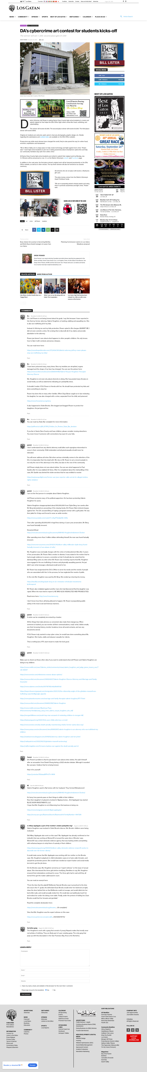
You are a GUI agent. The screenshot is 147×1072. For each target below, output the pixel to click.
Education (27, 1025)
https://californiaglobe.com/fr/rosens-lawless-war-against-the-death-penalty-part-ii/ (49, 746)
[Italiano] (52, 1)
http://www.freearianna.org (48, 596)
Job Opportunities (132, 1012)
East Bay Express (106, 1014)
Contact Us (9, 1033)
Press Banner (105, 1041)
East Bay (104, 1060)
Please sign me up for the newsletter (33, 990)
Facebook (75, 158)
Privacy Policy (10, 1039)
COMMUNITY (28, 1030)
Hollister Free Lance (107, 1033)
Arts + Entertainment (33, 25)
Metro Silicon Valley (107, 1018)
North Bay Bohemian (107, 1020)
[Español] (49, 1)
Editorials (44, 1019)
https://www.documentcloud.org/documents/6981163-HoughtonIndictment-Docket (56, 533)
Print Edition (10, 1025)
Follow (120, 79)
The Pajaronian (106, 1045)
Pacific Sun (104, 1022)
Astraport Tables (63, 1033)
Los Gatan (104, 1037)
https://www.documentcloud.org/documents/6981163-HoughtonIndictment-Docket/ (56, 793)
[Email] (53, 230)
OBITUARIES (45, 1010)
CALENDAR (62, 1010)
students (44, 221)
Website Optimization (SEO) (84, 1043)
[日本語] (59, 1)
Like (122, 75)
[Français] (47, 1)
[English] (45, 1)
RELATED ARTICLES (28, 274)
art (26, 221)
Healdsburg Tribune (107, 1031)
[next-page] (24, 303)
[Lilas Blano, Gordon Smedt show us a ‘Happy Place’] (31, 286)
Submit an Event (63, 1018)
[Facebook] (123, 1)
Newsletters (10, 1027)
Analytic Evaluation (82, 1049)
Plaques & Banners (12, 1047)
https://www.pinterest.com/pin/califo (39, 917)
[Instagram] (125, 1)
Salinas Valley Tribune (108, 1043)
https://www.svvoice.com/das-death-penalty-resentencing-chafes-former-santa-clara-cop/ (52, 725)
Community (23, 25)
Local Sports (45, 1028)
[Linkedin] (43, 230)
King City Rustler (106, 1035)
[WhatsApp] (48, 230)
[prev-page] (21, 303)
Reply (28, 358)
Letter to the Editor (12, 1035)
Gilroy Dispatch (106, 1029)
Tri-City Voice (105, 1047)
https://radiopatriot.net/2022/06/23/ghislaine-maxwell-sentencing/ (43, 741)
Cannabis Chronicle (107, 1058)
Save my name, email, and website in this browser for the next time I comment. (47, 986)
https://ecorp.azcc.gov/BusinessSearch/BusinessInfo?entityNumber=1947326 (54, 815)
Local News (27, 1021)
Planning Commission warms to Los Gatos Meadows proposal (75, 243)
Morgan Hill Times (106, 1039)
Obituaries (44, 1012)
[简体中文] (56, 1)
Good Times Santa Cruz (108, 1016)
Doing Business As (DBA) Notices (86, 1028)
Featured (26, 1019)
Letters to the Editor (47, 1021)
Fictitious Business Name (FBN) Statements (86, 1025)
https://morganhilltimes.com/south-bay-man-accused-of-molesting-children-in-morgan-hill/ (52, 715)
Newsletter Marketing (82, 1051)
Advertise (27, 1012)
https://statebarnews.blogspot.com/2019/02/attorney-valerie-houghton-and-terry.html (50, 737)
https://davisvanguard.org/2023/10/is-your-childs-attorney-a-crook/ (44, 720)
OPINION (44, 1017)
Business (26, 1023)
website (66, 158)
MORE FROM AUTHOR (44, 274)
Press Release (10, 1037)
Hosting (78, 1040)
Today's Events (63, 1016)
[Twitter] (39, 230)
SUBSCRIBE (10, 1023)
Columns (26, 1032)
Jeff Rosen (37, 221)
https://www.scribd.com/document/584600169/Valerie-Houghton (43, 703)
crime (31, 221)
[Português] (54, 1)
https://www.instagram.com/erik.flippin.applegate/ (44, 810)
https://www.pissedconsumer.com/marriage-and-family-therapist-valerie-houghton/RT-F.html (52, 698)
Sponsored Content (82, 1047)
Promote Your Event (64, 1020)
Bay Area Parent (106, 1054)
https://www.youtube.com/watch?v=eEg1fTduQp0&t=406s (47, 518)
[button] (126, 16)
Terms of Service (11, 1041)
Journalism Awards (133, 1014)
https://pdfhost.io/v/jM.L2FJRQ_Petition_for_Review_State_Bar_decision (52, 426)
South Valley (105, 1062)
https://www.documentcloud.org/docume (41, 907)
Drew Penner (23, 40)
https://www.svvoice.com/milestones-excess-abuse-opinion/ (41, 675)
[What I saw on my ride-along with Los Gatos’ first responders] (55, 286)
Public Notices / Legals (83, 1022)
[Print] (57, 230)
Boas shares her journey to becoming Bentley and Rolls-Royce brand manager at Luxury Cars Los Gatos (35, 244)
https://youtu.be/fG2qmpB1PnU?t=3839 (41, 774)
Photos (26, 1034)
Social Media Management (84, 1045)
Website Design (81, 1038)
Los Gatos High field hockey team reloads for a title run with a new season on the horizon (77, 297)
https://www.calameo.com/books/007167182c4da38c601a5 (40, 686)
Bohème (103, 1056)
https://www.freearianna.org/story (39, 401)
